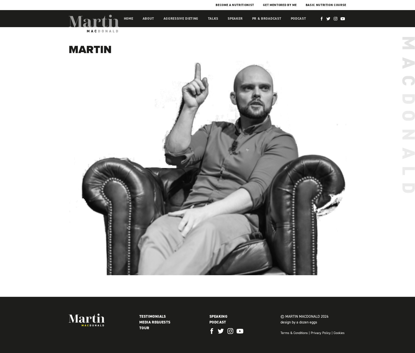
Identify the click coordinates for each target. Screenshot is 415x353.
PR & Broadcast (266, 18)
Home (128, 18)
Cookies (339, 333)
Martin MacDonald (94, 23)
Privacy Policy (321, 333)
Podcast (298, 18)
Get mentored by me (280, 5)
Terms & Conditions (294, 333)
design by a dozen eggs (299, 322)
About (148, 18)
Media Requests (155, 322)
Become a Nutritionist (235, 5)
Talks (213, 18)
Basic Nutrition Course (326, 5)
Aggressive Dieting (181, 18)
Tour (144, 327)
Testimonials (152, 316)
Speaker (235, 18)
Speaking (218, 316)
